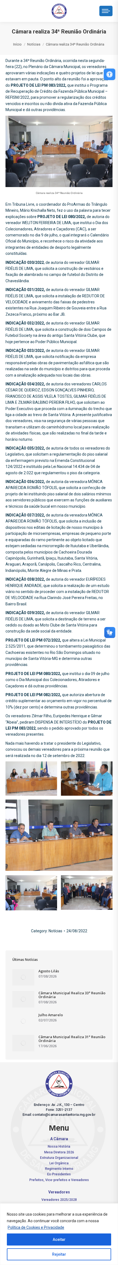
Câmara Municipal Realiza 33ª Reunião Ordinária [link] (71, 995)
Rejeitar (59, 1254)
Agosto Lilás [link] (48, 971)
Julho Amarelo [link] (50, 1015)
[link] (109, 74)
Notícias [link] (55, 931)
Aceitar (59, 1239)
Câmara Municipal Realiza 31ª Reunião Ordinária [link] (71, 1039)
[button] (32, 9)
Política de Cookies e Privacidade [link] (36, 1227)
